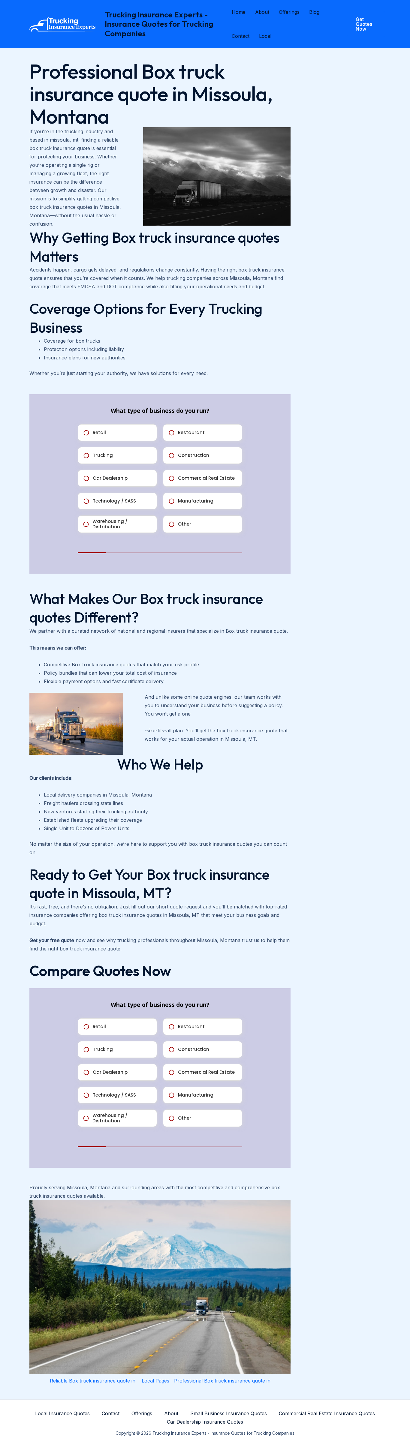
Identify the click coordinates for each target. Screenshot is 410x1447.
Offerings (289, 12)
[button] (362, 24)
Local (265, 36)
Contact (240, 36)
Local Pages (155, 1381)
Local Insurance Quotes (62, 1413)
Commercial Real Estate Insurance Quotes (327, 1413)
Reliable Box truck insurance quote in (93, 1381)
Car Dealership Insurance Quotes (205, 1422)
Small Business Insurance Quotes (228, 1413)
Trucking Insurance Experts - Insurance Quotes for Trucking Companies (159, 24)
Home (239, 12)
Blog (314, 12)
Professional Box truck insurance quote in (222, 1381)
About (262, 12)
